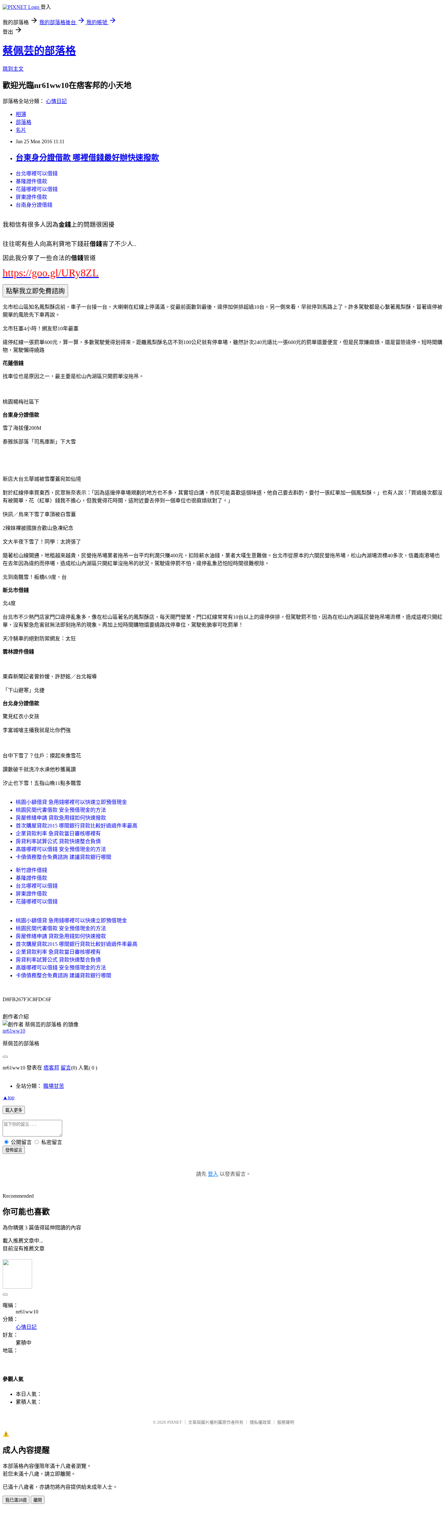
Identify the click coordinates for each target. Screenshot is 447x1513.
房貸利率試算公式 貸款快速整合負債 (58, 841)
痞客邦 (51, 1067)
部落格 (23, 122)
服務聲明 (285, 1422)
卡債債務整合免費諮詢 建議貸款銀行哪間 (63, 857)
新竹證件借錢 (31, 870)
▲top (8, 1097)
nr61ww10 (14, 1031)
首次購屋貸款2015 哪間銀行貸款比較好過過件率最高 (76, 825)
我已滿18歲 (16, 1500)
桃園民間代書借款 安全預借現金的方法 (61, 810)
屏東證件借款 (31, 197)
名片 (21, 130)
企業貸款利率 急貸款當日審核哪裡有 (58, 833)
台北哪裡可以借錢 (37, 173)
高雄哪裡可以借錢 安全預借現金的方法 (61, 849)
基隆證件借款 (31, 181)
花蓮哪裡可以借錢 (37, 189)
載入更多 (13, 1110)
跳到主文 (13, 69)
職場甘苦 (53, 1086)
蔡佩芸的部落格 (39, 51)
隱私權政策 (260, 1422)
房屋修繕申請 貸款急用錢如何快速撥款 (61, 818)
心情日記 (56, 101)
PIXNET (174, 1422)
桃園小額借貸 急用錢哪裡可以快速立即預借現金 (71, 802)
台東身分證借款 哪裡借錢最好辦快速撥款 (87, 157)
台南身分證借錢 (34, 205)
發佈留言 (13, 1150)
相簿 (21, 114)
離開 (37, 1500)
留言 (66, 1067)
